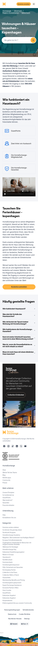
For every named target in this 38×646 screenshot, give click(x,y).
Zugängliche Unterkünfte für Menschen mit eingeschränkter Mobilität (17, 543)
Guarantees (6, 577)
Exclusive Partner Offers (10, 588)
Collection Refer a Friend (11, 575)
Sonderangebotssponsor (11, 565)
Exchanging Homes (9, 570)
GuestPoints (7, 497)
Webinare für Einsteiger (10, 547)
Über (4, 470)
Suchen (33, 40)
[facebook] (4, 446)
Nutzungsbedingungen (12, 610)
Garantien (6, 503)
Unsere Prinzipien (8, 492)
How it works (7, 590)
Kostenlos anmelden (24, 4)
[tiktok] (12, 446)
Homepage (7, 11)
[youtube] (25, 446)
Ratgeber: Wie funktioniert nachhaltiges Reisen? (18, 537)
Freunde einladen (8, 505)
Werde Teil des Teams (10, 472)
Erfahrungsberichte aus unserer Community (17, 603)
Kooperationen (7, 600)
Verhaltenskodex (28, 610)
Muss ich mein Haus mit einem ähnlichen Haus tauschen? (18, 353)
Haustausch (7, 557)
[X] (21, 446)
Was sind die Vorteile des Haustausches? (12, 315)
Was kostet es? (7, 500)
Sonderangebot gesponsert (12, 582)
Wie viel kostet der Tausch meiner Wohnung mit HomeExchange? (15, 323)
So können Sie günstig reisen (12, 530)
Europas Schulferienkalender (12, 540)
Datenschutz (12, 614)
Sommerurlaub (8, 562)
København (25, 13)
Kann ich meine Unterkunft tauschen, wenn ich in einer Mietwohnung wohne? (18, 338)
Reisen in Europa (8, 554)
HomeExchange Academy (11, 535)
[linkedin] (17, 446)
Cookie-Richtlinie (24, 614)
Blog (4, 475)
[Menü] (33, 4)
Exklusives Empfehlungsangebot (13, 552)
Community (6, 480)
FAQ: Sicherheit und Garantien (13, 567)
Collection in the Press (10, 572)
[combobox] (19, 40)
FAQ (4, 515)
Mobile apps (7, 477)
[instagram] (8, 446)
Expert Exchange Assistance (12, 585)
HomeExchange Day (9, 549)
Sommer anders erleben (11, 527)
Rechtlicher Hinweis (15, 619)
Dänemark (18, 11)
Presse (5, 483)
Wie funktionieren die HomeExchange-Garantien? (18, 330)
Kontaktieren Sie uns (9, 517)
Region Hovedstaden (11, 13)
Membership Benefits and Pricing (14, 580)
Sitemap (27, 619)
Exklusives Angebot (9, 595)
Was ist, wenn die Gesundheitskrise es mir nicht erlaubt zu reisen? (17, 345)
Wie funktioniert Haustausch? (14, 309)
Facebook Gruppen (9, 532)
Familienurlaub (7, 560)
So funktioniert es (8, 495)
